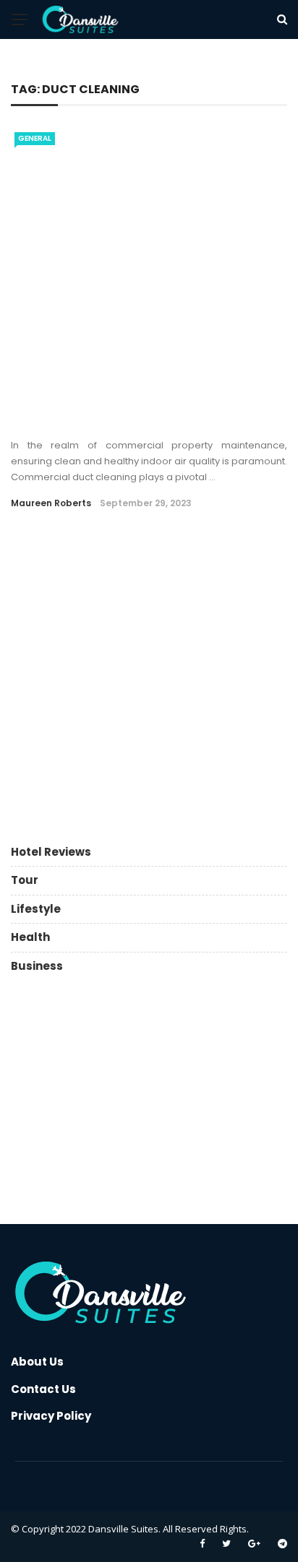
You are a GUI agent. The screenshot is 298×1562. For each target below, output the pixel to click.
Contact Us (43, 1389)
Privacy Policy (51, 1415)
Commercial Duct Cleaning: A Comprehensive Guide (121, 410)
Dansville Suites (123, 1528)
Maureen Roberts (51, 503)
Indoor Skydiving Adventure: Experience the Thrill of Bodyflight (178, 638)
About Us (37, 1361)
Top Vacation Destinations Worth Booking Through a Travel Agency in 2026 (172, 704)
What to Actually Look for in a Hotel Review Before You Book (181, 565)
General (34, 138)
